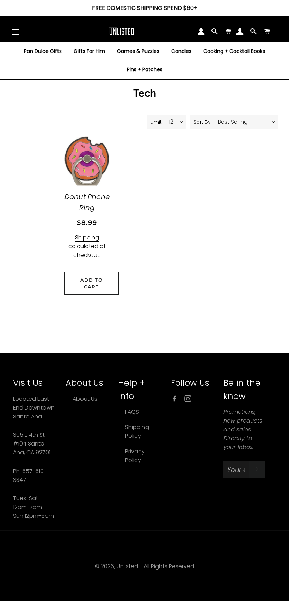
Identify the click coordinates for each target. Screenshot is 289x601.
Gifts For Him (89, 51)
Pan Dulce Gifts (43, 51)
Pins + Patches (144, 69)
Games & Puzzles (138, 51)
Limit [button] (156, 121)
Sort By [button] (202, 121)
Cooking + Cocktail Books (234, 51)
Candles (181, 51)
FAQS (132, 412)
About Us (85, 399)
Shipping (87, 237)
